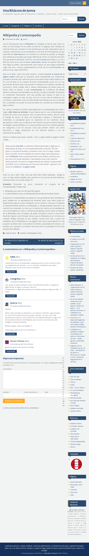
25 (79, 55)
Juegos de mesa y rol (77, 149)
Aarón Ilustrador (76, 482)
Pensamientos (75, 159)
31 (77, 58)
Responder (11, 272)
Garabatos (74, 146)
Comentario (8, 369)
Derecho (73, 141)
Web (46, 392)
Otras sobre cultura (77, 154)
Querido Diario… (76, 411)
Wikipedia (29, 44)
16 (74, 53)
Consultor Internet (76, 426)
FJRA (12, 256)
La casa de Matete (77, 390)
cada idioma (18, 54)
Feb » (75, 63)
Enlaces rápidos (76, 3)
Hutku (72, 385)
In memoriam (75, 236)
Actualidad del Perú (77, 128)
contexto (23, 233)
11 (79, 50)
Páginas (27, 26)
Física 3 (73, 382)
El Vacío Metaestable (77, 441)
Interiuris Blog (75, 444)
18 (79, 53)
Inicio (6, 26)
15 (71, 53)
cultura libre (36, 62)
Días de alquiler (75, 379)
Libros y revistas (76, 182)
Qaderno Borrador (76, 408)
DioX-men (73, 492)
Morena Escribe (75, 398)
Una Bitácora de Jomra (19, 11)
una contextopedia (34, 89)
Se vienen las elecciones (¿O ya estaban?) (50, 241)
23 (74, 55)
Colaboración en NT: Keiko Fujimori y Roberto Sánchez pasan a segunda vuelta (77, 248)
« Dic (70, 63)
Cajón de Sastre (11, 233)
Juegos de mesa (76, 179)
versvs (39, 233)
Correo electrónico (31, 392)
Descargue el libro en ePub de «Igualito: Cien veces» (77, 219)
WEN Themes (63, 553)
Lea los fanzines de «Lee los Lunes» (77, 111)
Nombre (6, 392)
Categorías (15, 26)
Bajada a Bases (76, 423)
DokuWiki (19, 146)
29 (71, 58)
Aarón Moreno (75, 285)
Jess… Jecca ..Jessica (77, 387)
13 (84, 50)
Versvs (61, 89)
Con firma (38, 26)
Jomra (25, 39)
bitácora (18, 167)
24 (77, 55)
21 (69, 55)
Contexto (73, 490)
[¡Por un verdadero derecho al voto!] (76, 469)
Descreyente (74, 434)
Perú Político (74, 406)
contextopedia (32, 233)
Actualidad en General (78, 133)
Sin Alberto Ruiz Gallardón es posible (16, 241)
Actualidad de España (77, 123)
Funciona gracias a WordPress (32, 553)
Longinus (15, 278)
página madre (30, 167)
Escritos (73, 144)
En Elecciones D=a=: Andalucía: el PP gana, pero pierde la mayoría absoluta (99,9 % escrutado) (78, 260)
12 (82, 50)
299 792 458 (74, 377)
